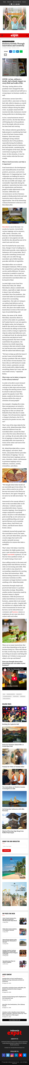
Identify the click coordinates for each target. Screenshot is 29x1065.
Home (4, 1)
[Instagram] (12, 1055)
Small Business (6, 698)
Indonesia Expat (7, 47)
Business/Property (6, 41)
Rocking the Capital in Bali (10, 724)
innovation (15, 696)
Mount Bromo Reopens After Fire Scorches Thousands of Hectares (10, 941)
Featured (12, 41)
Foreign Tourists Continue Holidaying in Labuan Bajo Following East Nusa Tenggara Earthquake (10, 952)
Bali (4, 694)
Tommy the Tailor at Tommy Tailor (13, 766)
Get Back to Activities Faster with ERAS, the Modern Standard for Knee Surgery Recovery (14, 989)
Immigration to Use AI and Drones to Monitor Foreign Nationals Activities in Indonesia (13, 980)
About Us (9, 1)
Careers (24, 1)
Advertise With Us (17, 1)
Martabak (5, 227)
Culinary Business (7, 696)
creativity (18, 694)
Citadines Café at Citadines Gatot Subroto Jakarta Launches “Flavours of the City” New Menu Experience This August (14, 1013)
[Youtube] (20, 1055)
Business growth (11, 694)
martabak (11, 554)
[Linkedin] (16, 1055)
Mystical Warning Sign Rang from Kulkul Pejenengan (13, 831)
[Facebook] (3, 1055)
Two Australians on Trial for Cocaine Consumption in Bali (13, 787)
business (15, 612)
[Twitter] (8, 1055)
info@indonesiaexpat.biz (18, 1047)
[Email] (24, 1055)
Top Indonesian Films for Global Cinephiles (9, 962)
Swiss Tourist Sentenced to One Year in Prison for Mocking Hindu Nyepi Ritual (10, 919)
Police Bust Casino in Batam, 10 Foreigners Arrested (10, 929)
